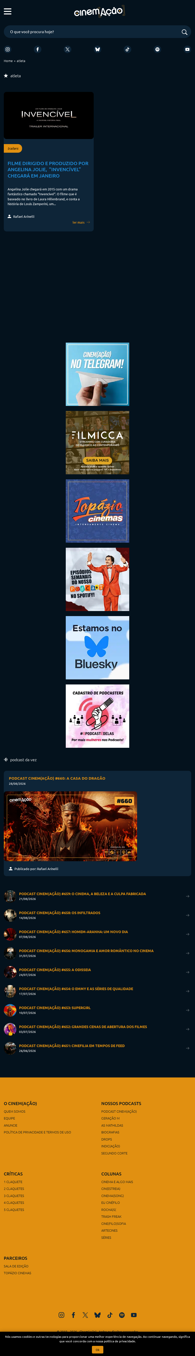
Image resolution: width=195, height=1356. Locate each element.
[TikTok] (127, 49)
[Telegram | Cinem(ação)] (97, 373)
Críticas (13, 1174)
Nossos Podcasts (121, 1103)
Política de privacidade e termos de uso (37, 1132)
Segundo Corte (114, 1153)
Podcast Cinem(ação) (119, 1111)
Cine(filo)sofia (113, 1223)
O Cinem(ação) (20, 1103)
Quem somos (14, 1111)
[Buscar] (184, 32)
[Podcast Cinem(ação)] (97, 578)
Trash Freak (111, 1216)
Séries (106, 1237)
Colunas (111, 1174)
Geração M (110, 1118)
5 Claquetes (14, 1209)
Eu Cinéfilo (110, 1202)
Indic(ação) (110, 1146)
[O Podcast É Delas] (97, 715)
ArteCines (109, 1230)
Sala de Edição (16, 1266)
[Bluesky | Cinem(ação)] (97, 647)
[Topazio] (97, 510)
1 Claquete (13, 1181)
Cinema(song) (112, 1195)
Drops (106, 1139)
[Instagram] (7, 49)
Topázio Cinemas (17, 1272)
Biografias (110, 1132)
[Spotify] (157, 49)
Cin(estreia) (110, 1188)
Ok (98, 1350)
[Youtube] (187, 49)
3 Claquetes (14, 1195)
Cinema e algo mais (117, 1181)
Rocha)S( (108, 1209)
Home (8, 60)
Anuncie (10, 1125)
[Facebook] (37, 49)
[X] (67, 49)
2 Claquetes (14, 1188)
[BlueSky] (97, 49)
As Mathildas (112, 1125)
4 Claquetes (14, 1202)
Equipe (9, 1118)
